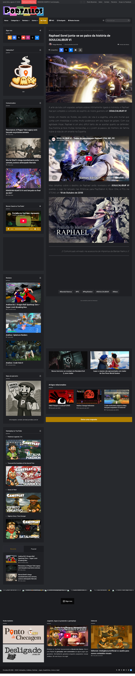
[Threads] (32, 38)
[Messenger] (71, 50)
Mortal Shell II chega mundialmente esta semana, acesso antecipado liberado (27, 577)
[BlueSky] (37, 38)
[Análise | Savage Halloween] (89, 397)
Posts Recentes (92, 2)
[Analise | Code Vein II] (23, 351)
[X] (66, 50)
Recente (13, 549)
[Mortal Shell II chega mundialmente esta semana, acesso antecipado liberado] (23, 148)
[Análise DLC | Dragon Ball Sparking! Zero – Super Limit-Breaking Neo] (23, 292)
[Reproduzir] (8, 229)
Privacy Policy (75, 675)
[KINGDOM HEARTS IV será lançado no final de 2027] (23, 178)
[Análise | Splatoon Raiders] (23, 323)
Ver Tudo (43, 20)
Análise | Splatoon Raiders (16, 335)
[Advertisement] (90, 10)
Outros (34, 20)
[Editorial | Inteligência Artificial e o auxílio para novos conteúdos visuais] (111, 637)
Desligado (61, 20)
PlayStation (88, 292)
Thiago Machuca (57, 44)
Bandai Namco (66, 292)
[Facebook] (61, 50)
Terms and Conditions (62, 675)
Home (6, 20)
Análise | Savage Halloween (85, 405)
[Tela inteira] (38, 229)
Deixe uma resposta (89, 419)
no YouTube (56, 649)
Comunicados (59, 30)
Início (52, 30)
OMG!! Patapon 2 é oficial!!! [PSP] (59, 405)
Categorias (14, 20)
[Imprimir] (80, 50)
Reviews (25, 20)
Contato (106, 2)
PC (78, 292)
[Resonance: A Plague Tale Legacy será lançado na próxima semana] (23, 118)
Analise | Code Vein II (14, 363)
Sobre (100, 2)
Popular (33, 549)
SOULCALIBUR (103, 292)
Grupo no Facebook (125, 2)
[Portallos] (23, 11)
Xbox (116, 292)
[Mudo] (35, 229)
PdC (52, 20)
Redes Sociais (74, 20)
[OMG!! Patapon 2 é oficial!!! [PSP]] (61, 397)
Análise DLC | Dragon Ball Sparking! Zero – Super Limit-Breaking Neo (28, 558)
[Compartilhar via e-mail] (76, 50)
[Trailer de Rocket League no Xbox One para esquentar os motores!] (116, 397)
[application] (23, 221)
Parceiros (114, 2)
